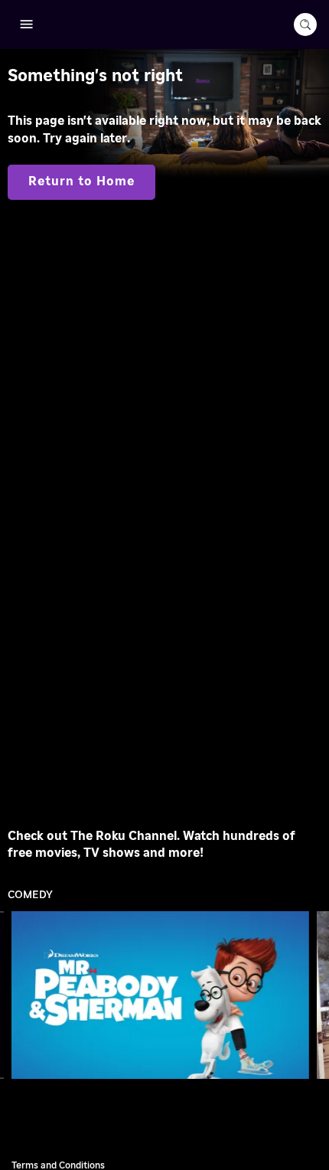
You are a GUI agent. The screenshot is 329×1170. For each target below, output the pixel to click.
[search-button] (305, 24)
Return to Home (81, 181)
